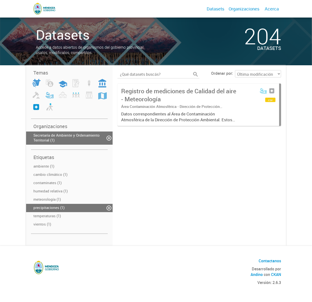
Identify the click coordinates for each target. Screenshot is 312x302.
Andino (257, 274)
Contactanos (270, 261)
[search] (195, 74)
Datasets (215, 9)
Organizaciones (244, 9)
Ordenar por (221, 73)
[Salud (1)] (36, 110)
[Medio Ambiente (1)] (49, 98)
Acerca (272, 9)
